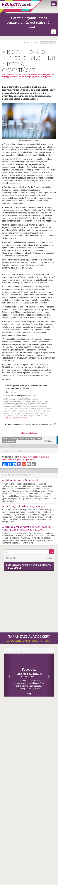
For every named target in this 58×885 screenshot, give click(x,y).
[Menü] (54, 3)
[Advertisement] (29, 601)
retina (39, 439)
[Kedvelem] (22, 424)
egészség (6, 439)
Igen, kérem (11, 392)
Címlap (49, 558)
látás (28, 439)
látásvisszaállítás (9, 441)
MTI (10, 379)
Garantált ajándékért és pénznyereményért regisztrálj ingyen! (29, 22)
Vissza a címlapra (29, 433)
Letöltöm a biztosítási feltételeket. (16, 418)
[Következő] (50, 675)
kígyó (33, 439)
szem (22, 439)
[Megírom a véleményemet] (55, 424)
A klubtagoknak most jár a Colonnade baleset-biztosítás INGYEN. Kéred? (26, 387)
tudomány (14, 439)
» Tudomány (49, 441)
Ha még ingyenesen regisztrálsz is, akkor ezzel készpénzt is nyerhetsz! (27, 458)
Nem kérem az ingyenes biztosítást (21, 395)
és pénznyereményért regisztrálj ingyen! (29, 638)
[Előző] (8, 675)
